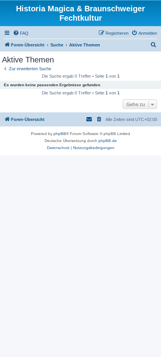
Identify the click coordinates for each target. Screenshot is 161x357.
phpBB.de (107, 141)
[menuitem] (21, 33)
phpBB (60, 133)
